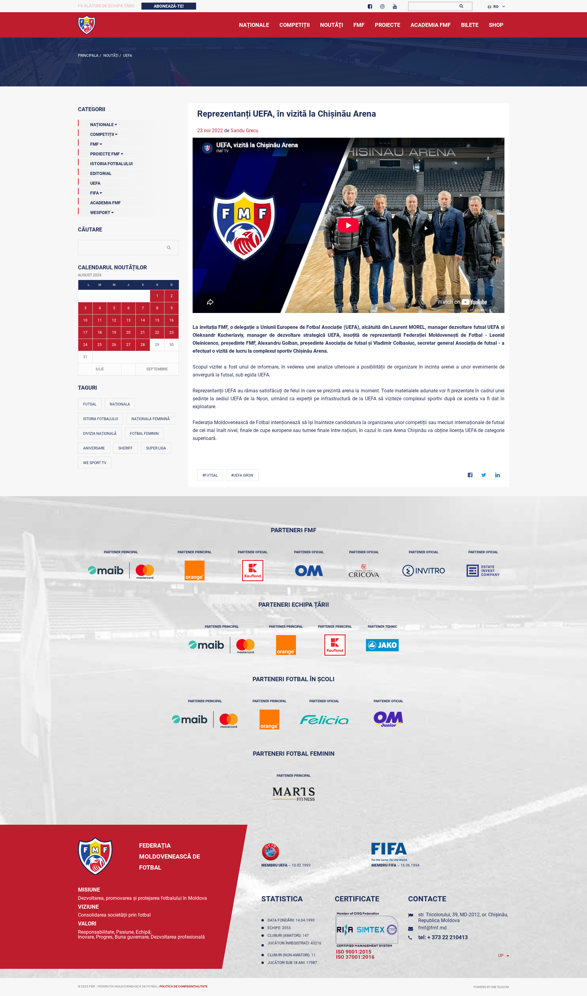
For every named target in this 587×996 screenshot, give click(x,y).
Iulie (100, 369)
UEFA (127, 55)
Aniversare (94, 448)
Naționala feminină (150, 419)
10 (85, 320)
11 (100, 320)
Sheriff (125, 448)
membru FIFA (383, 865)
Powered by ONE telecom (491, 987)
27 (128, 345)
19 (114, 332)
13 (128, 320)
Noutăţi (110, 55)
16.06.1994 (410, 865)
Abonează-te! (169, 6)
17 (85, 332)
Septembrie (157, 369)
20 (128, 332)
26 (114, 345)
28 (143, 345)
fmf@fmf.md (432, 928)
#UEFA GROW (242, 475)
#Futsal (210, 475)
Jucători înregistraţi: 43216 (294, 945)
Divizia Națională (99, 433)
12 (114, 320)
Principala (88, 55)
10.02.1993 (301, 865)
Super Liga (156, 448)
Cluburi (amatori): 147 (289, 935)
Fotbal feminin (144, 433)
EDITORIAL (101, 173)
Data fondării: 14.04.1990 (292, 920)
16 (171, 320)
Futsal (89, 404)
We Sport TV (94, 463)
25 (100, 345)
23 (171, 332)
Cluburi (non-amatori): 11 (292, 955)
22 (157, 332)
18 (100, 332)
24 (85, 345)
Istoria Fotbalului (111, 163)
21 (143, 332)
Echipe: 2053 (280, 928)
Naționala (120, 404)
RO (495, 7)
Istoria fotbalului (100, 419)
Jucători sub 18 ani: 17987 (293, 963)
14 (143, 320)
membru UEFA (274, 865)
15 (157, 320)
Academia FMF (105, 202)
